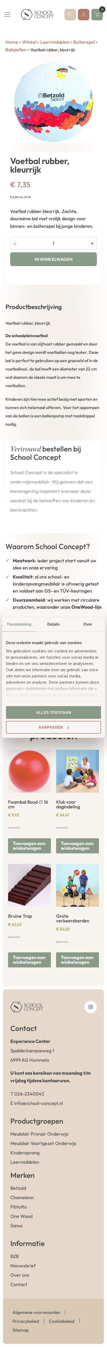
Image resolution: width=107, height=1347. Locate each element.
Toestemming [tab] (19, 624)
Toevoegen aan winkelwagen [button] (29, 845)
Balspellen (15, 50)
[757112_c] (54, 102)
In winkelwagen (53, 259)
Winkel (29, 42)
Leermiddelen (54, 42)
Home (11, 42)
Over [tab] (87, 624)
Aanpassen (50, 727)
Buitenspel (84, 42)
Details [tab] (53, 624)
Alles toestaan (53, 712)
